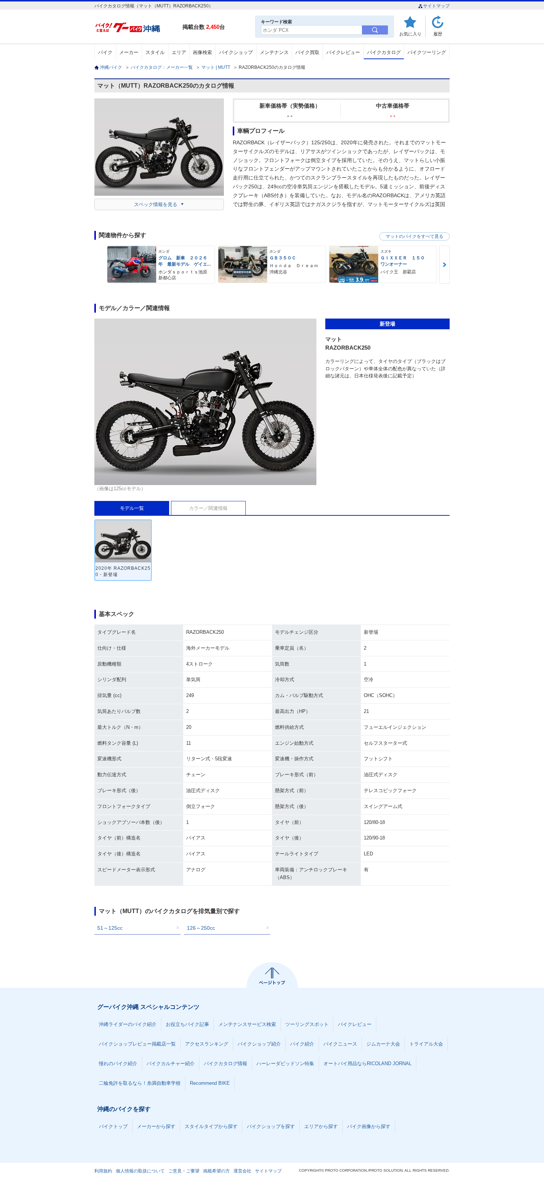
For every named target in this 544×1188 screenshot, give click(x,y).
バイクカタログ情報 (225, 1063)
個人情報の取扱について (140, 1171)
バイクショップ (236, 52)
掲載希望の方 (216, 1171)
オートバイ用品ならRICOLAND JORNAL (367, 1063)
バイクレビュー (343, 52)
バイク (105, 52)
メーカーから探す (156, 1126)
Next (444, 265)
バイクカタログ (384, 52)
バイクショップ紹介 (259, 1044)
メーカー (128, 52)
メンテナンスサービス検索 (247, 1024)
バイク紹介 (302, 1044)
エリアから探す (321, 1126)
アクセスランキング (206, 1044)
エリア (179, 52)
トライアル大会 (426, 1044)
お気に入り (410, 33)
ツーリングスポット (307, 1024)
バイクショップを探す (271, 1126)
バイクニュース (340, 1044)
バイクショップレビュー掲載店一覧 (137, 1044)
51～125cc (109, 928)
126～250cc (201, 928)
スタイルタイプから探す (211, 1126)
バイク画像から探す (368, 1126)
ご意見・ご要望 (183, 1171)
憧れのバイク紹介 (118, 1063)
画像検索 (202, 52)
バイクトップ (113, 1126)
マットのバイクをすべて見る (414, 236)
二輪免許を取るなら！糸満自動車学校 (140, 1083)
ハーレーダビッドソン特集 (285, 1063)
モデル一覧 (132, 508)
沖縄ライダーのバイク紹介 (128, 1024)
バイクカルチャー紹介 (171, 1063)
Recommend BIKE (210, 1083)
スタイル (155, 52)
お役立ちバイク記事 (187, 1024)
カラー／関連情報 (208, 508)
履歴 (437, 33)
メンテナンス (274, 52)
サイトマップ (436, 6)
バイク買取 (307, 52)
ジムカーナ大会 (383, 1044)
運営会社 (242, 1171)
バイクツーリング (426, 52)
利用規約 (103, 1171)
